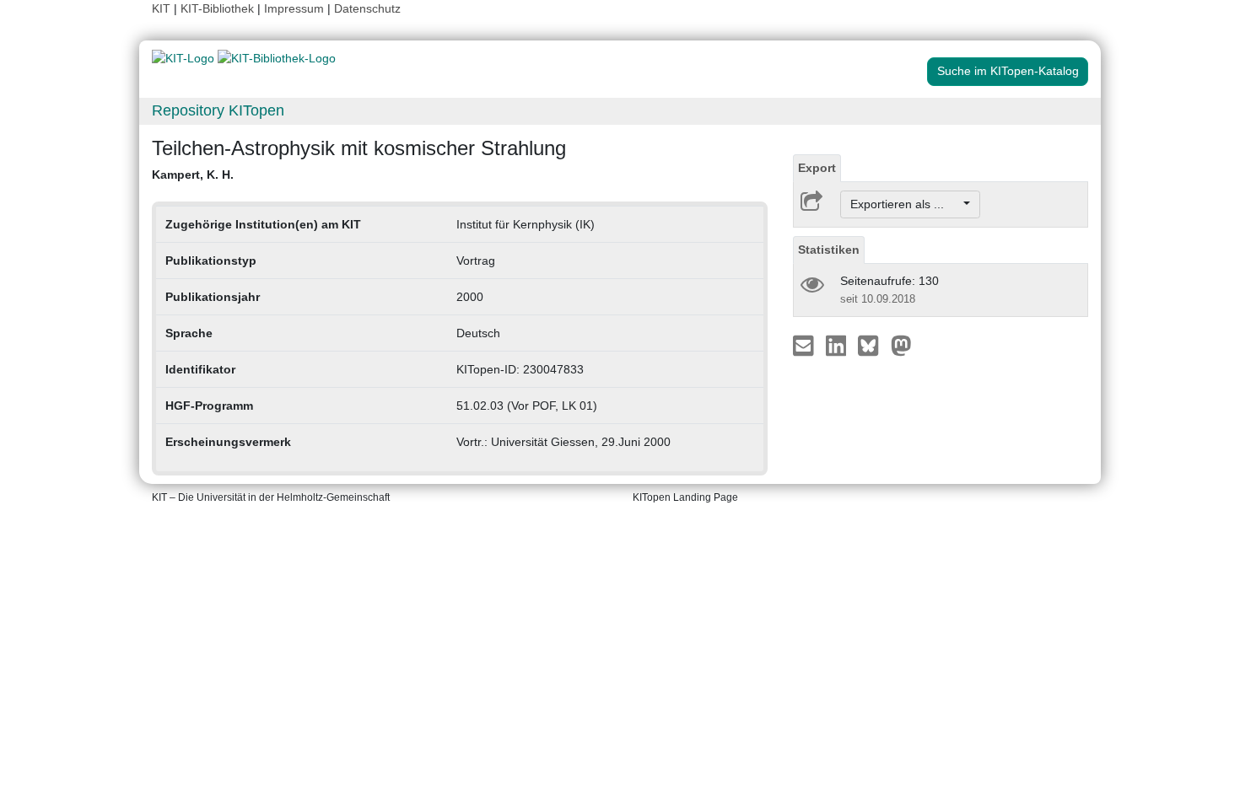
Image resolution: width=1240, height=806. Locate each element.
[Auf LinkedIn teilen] (838, 345)
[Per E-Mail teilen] (805, 345)
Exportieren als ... (905, 204)
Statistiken (829, 249)
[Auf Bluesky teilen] (872, 345)
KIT (161, 8)
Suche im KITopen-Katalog (1008, 71)
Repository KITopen (218, 110)
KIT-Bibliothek (219, 8)
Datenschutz (367, 8)
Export (817, 168)
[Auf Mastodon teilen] (901, 345)
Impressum (294, 8)
